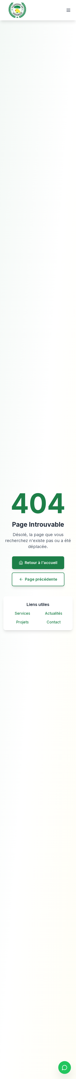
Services (22, 613)
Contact (54, 622)
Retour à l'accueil (41, 562)
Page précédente (41, 579)
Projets (22, 622)
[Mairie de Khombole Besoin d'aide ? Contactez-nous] (64, 1067)
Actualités (53, 613)
